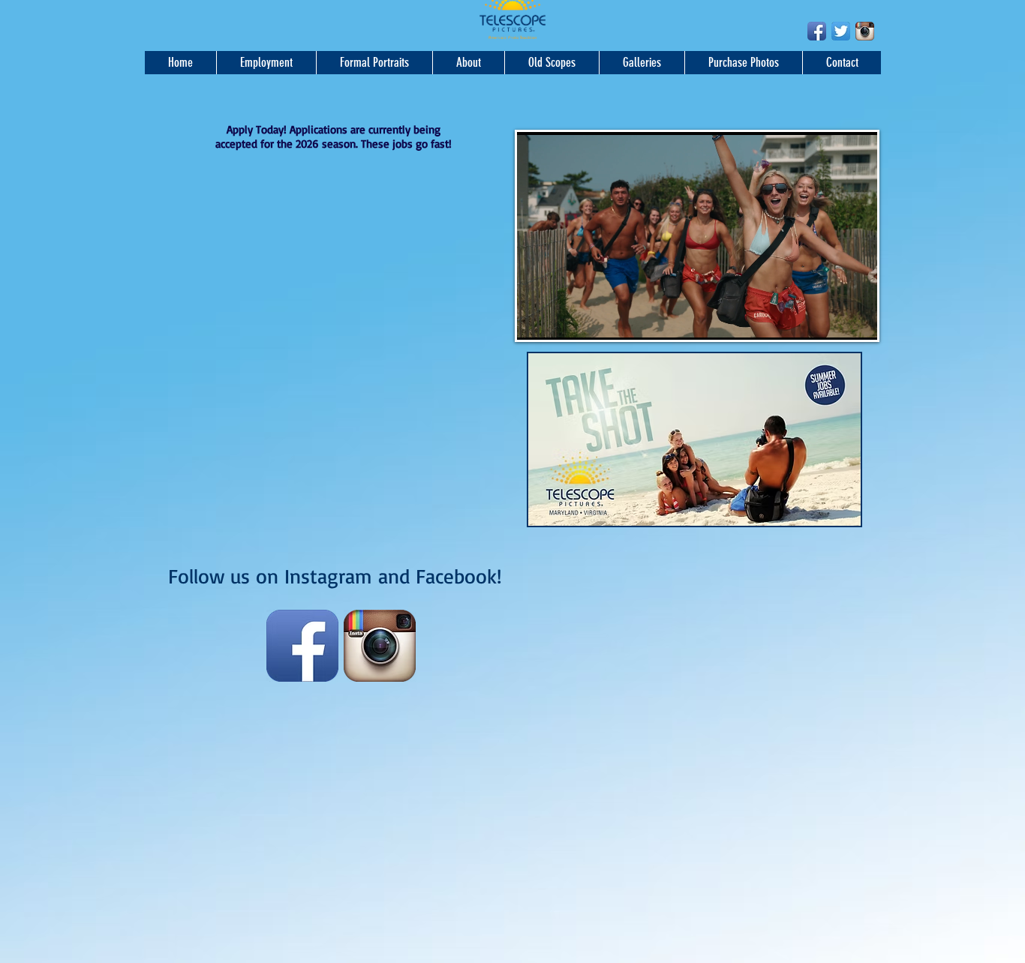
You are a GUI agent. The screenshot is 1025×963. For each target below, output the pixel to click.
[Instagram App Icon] (864, 31)
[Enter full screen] (857, 319)
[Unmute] (562, 319)
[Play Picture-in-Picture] (831, 319)
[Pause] (536, 319)
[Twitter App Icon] (840, 31)
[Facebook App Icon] (816, 31)
